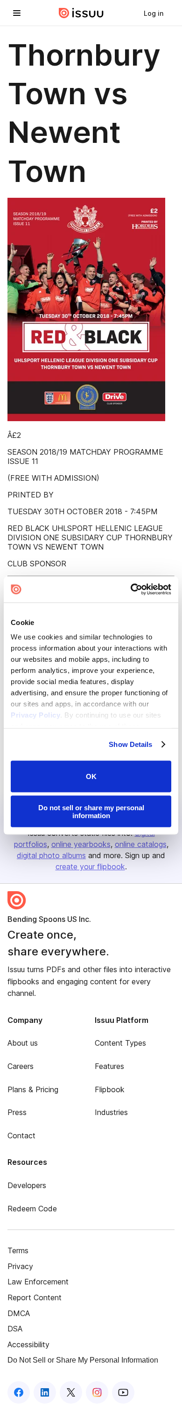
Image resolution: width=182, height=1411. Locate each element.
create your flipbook (90, 866)
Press (17, 1112)
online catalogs (141, 844)
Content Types (120, 1043)
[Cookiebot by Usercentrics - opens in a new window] (131, 590)
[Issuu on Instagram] (97, 1392)
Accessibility (28, 1344)
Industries (111, 1112)
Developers (26, 1185)
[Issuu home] (81, 13)
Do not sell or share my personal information (91, 812)
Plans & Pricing (32, 1089)
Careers (20, 1066)
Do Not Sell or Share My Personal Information (82, 1360)
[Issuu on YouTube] (123, 1392)
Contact (21, 1135)
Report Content (34, 1297)
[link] (153, 13)
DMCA (18, 1313)
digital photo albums (51, 855)
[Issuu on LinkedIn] (45, 1392)
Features (109, 1066)
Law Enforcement (38, 1281)
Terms (17, 1250)
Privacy (20, 1266)
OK (91, 776)
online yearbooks (81, 844)
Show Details (130, 744)
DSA (14, 1328)
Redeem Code (32, 1208)
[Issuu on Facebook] (18, 1392)
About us (22, 1043)
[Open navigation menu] (16, 13)
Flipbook (110, 1089)
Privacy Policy (35, 715)
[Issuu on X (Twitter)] (71, 1392)
